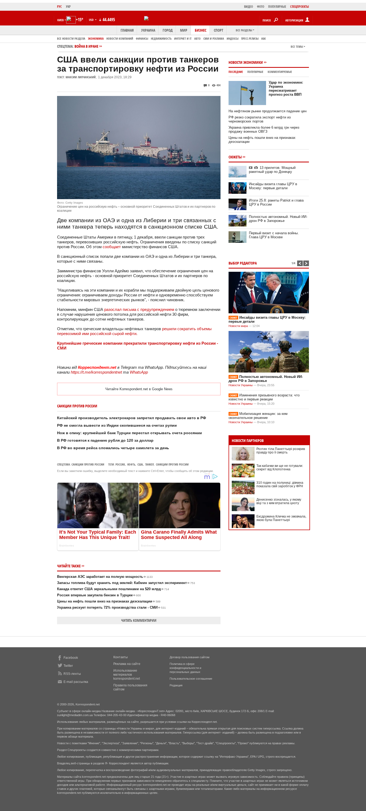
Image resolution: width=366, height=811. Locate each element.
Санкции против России (88, 464)
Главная (127, 30)
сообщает (112, 246)
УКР (68, 6)
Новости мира (238, 326)
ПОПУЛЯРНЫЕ (277, 6)
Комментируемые (280, 72)
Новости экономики (246, 62)
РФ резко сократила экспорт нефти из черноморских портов (260, 119)
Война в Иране (86, 46)
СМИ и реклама (213, 38)
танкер (149, 464)
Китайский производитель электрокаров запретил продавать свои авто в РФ (131, 418)
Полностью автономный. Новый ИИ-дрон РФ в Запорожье (278, 219)
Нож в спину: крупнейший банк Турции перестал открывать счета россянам (129, 433)
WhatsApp (139, 372)
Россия (120, 464)
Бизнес (200, 30)
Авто (197, 38)
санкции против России (172, 464)
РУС (59, 6)
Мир (183, 30)
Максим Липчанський (81, 77)
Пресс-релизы (250, 38)
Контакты (120, 657)
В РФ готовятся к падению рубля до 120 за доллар (105, 440)
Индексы (232, 38)
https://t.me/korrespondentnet (96, 372)
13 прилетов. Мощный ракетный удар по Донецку (272, 170)
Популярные (255, 72)
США (140, 464)
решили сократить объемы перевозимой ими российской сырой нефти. (134, 331)
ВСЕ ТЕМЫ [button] (297, 46)
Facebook (71, 658)
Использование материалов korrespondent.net (126, 674)
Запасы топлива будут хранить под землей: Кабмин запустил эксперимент (126, 583)
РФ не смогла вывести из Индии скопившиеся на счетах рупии (117, 425)
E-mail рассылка (76, 682)
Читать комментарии (138, 620)
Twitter (68, 666)
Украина (148, 30)
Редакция (176, 685)
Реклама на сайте (126, 664)
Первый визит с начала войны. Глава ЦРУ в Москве (274, 235)
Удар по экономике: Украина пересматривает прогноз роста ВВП (286, 88)
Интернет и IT (183, 38)
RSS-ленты (72, 674)
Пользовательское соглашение (191, 678)
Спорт (218, 30)
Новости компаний (119, 38)
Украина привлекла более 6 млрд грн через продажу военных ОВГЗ (264, 129)
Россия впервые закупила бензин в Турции (99, 595)
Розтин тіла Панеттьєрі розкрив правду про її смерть (280, 450)
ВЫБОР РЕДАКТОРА (243, 263)
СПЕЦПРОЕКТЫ (299, 6)
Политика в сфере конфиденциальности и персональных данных (185, 668)
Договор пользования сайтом (190, 657)
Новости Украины (241, 385)
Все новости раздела (71, 38)
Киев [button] (60, 20)
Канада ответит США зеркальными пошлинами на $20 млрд (113, 589)
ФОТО (260, 6)
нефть (131, 464)
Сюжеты (235, 156)
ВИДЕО (248, 6)
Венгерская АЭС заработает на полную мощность (105, 577)
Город (168, 30)
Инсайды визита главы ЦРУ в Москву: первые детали (273, 186)
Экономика (96, 38)
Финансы (142, 38)
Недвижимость (161, 38)
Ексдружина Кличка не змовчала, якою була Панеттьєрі (281, 518)
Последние (236, 72)
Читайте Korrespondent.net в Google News (139, 389)
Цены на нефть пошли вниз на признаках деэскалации (108, 601)
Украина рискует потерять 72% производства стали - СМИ (111, 607)
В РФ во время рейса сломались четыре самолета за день (113, 448)
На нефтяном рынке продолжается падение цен (268, 111)
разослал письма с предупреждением (138, 309)
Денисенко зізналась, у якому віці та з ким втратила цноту (278, 501)
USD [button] (91, 20)
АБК (263, 38)
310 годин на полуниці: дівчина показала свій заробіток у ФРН (279, 484)
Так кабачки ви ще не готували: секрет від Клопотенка (279, 467)
